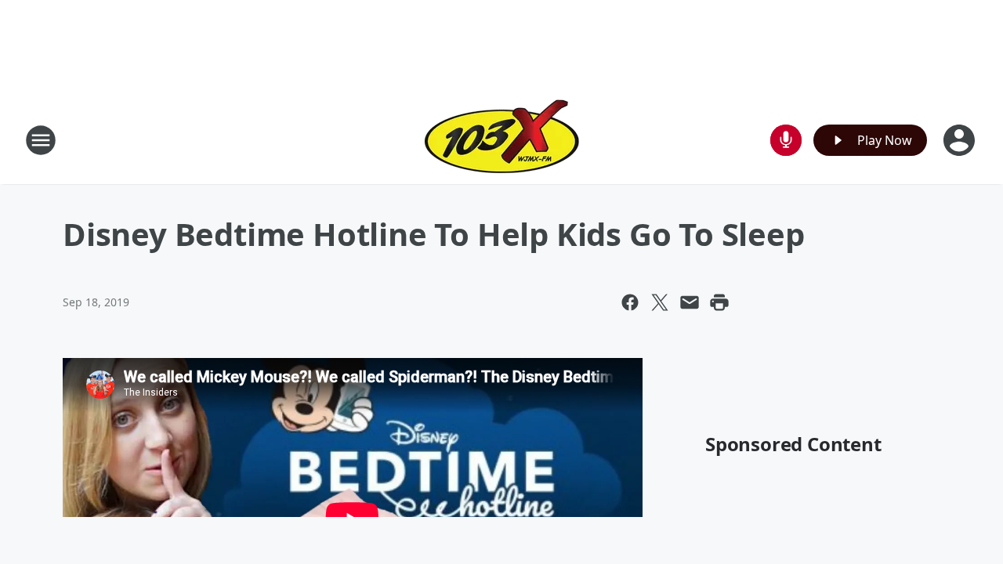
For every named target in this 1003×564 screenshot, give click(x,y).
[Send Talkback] (786, 140)
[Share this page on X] (660, 302)
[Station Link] (502, 140)
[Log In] (960, 140)
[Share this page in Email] (690, 302)
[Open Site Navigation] (40, 140)
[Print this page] (719, 302)
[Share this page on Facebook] (630, 302)
